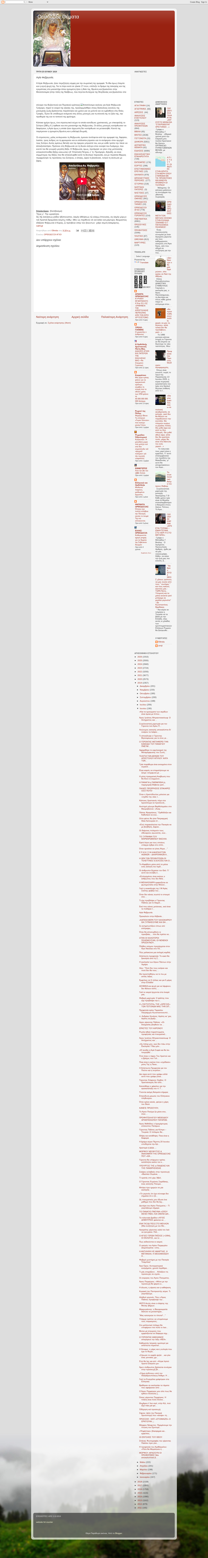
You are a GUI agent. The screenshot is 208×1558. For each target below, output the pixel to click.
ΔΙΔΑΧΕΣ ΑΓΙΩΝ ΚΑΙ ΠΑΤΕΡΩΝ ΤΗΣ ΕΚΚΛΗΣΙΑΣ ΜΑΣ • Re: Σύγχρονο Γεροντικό (142, 358)
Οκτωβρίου (145, 693)
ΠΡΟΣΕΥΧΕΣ (140, 225)
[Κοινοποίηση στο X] (87, 230)
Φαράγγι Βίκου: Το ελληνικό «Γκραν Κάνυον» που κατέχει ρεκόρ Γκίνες (142, 420)
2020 (140, 679)
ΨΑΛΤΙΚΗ (138, 236)
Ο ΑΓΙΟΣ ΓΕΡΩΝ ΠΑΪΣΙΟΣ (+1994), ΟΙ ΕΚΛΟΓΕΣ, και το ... (155, 1237)
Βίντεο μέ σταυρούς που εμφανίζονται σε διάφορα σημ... (154, 1332)
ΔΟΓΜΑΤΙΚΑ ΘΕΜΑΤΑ (139, 146)
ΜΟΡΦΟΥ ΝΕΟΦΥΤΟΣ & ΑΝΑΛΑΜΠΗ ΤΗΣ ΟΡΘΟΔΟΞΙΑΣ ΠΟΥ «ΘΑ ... (155, 1153)
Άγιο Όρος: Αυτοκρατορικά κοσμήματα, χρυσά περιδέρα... (153, 1267)
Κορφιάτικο (140, 375)
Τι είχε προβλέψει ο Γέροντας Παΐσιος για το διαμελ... (152, 901)
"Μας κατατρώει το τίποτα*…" (152, 1315)
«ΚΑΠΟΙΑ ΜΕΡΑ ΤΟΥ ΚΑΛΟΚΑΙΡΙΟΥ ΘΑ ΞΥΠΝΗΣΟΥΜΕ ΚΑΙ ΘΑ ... (155, 921)
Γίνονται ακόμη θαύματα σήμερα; (153, 1092)
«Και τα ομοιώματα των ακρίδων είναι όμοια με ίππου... (153, 713)
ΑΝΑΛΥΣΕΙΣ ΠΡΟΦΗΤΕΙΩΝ (141, 125)
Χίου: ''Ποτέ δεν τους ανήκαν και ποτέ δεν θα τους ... (153, 969)
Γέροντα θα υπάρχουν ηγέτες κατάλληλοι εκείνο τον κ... (152, 1161)
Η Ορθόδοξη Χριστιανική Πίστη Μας (141, 346)
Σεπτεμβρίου (146, 697)
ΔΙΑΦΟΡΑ (138, 142)
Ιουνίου (143, 708)
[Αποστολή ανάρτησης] (77, 230)
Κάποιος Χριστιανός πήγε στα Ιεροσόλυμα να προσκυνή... (152, 801)
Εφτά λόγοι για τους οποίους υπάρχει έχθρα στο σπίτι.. (152, 844)
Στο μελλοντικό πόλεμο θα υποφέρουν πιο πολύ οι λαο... (153, 1326)
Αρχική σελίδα (80, 316)
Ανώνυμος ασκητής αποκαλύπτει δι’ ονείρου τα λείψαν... (155, 731)
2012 (140, 1504)
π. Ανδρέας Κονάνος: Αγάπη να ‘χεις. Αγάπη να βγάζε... (155, 1017)
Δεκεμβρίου (145, 686)
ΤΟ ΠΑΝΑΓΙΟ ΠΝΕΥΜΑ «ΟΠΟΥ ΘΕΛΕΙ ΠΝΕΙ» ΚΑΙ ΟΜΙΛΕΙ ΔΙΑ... (154, 1213)
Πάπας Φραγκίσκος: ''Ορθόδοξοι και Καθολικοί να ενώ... (155, 813)
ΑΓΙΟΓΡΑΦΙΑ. (140, 109)
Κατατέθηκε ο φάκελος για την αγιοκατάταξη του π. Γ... (152, 1087)
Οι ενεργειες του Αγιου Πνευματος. (154, 1278)
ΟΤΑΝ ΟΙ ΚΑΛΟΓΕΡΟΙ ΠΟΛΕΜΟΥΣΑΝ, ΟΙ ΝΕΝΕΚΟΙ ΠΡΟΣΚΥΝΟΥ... (153, 940)
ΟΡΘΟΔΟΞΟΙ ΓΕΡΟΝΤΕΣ (140, 214)
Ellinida (161, 642)
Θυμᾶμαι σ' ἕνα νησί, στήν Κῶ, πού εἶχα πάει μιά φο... (155, 1404)
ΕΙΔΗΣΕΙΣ (138, 151)
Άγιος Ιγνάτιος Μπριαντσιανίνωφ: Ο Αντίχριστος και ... (155, 719)
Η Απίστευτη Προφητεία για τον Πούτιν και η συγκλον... (153, 1069)
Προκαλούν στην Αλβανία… (151, 916)
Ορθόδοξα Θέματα (58, 17)
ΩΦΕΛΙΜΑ (138, 239)
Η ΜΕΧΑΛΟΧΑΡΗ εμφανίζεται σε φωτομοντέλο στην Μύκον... (153, 883)
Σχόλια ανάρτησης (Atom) (59, 323)
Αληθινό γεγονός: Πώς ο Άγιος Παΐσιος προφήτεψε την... (152, 1298)
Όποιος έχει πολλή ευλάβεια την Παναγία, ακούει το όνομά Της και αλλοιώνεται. (141, 515)
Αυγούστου (145, 701)
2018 (140, 1482)
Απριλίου (144, 1466)
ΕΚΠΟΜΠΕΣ (140, 162)
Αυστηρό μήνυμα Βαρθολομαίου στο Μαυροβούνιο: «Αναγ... (155, 807)
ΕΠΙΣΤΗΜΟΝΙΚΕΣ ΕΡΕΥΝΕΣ (142, 170)
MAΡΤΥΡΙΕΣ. (140, 243)
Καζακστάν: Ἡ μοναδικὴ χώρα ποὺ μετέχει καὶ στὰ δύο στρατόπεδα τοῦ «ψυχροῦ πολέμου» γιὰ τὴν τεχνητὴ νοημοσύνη (141, 448)
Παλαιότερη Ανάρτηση (114, 316)
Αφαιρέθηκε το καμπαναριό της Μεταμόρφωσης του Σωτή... (153, 751)
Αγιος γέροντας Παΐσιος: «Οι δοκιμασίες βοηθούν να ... (151, 1023)
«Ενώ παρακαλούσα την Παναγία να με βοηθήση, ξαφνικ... (155, 826)
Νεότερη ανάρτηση (47, 316)
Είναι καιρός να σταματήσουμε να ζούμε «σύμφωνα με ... (154, 771)
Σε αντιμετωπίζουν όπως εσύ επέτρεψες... (152, 927)
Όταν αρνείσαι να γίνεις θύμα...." (153, 849)
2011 (140, 1508)
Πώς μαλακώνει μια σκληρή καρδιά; (155, 952)
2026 (140, 657)
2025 (140, 660)
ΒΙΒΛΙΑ (137, 132)
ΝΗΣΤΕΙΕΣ (139, 193)
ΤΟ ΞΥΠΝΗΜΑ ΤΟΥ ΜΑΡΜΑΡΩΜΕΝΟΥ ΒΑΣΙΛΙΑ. (153, 838)
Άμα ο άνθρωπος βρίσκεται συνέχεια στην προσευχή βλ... (155, 1368)
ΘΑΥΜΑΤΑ (139, 175)
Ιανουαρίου (145, 1477)
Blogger (118, 1533)
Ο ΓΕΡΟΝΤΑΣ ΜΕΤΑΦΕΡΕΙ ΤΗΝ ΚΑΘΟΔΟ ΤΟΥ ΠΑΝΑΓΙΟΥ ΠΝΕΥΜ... (153, 744)
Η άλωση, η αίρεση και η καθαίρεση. (155, 1287)
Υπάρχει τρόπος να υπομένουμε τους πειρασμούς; (153, 1320)
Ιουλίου (143, 705)
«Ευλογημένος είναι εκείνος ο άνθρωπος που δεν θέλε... (152, 877)
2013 (140, 1500)
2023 (140, 668)
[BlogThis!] (85, 230)
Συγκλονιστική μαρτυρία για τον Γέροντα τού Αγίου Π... (153, 725)
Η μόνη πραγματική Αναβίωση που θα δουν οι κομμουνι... (154, 777)
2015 (140, 1493)
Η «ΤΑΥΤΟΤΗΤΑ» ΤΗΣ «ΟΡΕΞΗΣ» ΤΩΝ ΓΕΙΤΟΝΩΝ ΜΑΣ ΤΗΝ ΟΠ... (155, 1005)
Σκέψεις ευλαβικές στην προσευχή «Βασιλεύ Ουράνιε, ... (154, 1173)
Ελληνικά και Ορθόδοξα (141, 484)
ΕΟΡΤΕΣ (138, 166)
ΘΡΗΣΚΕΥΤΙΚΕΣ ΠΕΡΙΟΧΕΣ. (141, 179)
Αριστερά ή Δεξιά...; (147, 1148)
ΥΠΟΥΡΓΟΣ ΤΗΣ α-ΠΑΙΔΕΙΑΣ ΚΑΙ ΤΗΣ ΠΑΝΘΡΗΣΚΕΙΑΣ (154, 1167)
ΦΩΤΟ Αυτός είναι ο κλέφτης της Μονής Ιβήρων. (153, 1304)
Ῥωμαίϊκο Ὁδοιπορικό (141, 436)
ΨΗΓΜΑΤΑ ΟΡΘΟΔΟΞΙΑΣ (141, 505)
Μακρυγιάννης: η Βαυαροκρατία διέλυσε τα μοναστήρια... (153, 1310)
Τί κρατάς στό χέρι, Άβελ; (150, 1178)
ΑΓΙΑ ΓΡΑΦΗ (140, 105)
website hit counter (44, 1522)
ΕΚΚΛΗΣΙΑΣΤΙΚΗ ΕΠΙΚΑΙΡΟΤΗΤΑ (142, 155)
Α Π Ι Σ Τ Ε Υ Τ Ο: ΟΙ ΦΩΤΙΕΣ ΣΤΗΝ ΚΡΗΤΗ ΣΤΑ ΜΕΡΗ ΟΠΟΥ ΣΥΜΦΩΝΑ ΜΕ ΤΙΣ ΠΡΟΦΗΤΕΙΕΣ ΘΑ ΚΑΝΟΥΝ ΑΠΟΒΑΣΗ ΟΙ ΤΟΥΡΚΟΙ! (163, 171)
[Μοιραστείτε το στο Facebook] (90, 230)
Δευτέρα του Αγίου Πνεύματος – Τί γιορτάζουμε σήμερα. (154, 1207)
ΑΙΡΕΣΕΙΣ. (139, 112)
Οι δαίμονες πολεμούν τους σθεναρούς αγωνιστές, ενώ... (153, 831)
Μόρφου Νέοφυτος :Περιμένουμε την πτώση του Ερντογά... (155, 1426)
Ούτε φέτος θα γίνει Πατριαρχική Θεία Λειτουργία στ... (153, 819)
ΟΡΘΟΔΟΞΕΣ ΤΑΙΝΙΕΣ (140, 203)
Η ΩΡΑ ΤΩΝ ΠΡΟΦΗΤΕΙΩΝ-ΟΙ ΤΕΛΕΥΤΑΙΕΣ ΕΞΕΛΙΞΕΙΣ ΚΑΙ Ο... (155, 859)
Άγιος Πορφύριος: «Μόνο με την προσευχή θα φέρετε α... (153, 1283)
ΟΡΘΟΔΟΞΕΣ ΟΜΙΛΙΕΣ (140, 197)
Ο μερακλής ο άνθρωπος (140, 333)
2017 (140, 1485)
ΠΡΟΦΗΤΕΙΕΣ (140, 230)
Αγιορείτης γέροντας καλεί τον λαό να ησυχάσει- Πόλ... (154, 1231)
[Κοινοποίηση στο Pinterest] (93, 230)
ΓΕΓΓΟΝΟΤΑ (140, 138)
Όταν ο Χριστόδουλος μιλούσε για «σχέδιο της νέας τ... (154, 795)
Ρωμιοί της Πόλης (140, 412)
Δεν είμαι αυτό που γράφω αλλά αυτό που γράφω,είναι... (153, 1075)
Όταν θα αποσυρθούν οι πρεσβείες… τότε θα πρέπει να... (154, 933)
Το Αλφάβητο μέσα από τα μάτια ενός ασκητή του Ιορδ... (153, 865)
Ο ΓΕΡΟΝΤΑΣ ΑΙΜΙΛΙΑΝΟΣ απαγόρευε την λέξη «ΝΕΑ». (152, 1338)
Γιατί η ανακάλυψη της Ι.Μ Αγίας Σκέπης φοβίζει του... (153, 889)
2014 (140, 1497)
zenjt (160, 646)
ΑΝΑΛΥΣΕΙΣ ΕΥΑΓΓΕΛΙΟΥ (140, 117)
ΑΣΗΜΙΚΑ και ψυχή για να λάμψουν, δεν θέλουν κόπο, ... (155, 987)
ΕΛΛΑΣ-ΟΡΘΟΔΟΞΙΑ (141, 532)
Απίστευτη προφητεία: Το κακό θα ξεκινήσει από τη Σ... (154, 957)
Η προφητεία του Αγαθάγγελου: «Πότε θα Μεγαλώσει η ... (153, 1448)
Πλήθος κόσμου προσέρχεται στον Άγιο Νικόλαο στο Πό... (154, 947)
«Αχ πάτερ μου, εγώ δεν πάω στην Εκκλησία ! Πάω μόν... (154, 1045)
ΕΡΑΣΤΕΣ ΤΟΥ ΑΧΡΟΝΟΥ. (151, 1028)
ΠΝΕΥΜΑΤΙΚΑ (140, 219)
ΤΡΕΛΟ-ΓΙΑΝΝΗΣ (139, 328)
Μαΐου (143, 1462)
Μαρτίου (144, 1470)
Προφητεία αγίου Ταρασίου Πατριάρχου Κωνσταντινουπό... (154, 1011)
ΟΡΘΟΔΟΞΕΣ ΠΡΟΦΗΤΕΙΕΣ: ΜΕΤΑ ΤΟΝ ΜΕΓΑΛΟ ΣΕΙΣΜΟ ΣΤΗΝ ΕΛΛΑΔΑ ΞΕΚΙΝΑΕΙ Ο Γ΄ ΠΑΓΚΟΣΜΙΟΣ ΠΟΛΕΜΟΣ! (163, 214)
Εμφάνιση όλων (146, 553)
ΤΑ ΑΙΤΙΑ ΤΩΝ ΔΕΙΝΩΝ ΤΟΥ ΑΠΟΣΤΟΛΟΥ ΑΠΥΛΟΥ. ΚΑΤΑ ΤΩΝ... (153, 758)
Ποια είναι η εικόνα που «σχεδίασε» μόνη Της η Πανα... (155, 1063)
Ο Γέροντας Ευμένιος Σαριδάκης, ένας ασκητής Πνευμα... (154, 1183)
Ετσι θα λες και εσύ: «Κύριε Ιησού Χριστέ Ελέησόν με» (154, 1362)
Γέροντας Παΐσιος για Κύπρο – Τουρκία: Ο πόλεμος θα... (152, 1131)
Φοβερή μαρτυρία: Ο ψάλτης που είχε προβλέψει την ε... (154, 999)
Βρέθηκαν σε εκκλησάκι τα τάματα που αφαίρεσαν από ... (154, 1386)
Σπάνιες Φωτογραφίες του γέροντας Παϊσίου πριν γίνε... (155, 1442)
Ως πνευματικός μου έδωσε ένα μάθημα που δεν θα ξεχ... (153, 1201)
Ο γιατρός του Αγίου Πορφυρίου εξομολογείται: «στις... (153, 1246)
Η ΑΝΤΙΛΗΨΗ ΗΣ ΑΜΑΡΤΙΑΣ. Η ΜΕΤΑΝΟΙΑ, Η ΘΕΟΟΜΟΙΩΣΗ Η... (154, 1253)
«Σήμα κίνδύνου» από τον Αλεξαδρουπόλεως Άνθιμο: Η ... (154, 1374)
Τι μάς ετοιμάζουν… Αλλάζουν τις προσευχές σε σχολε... (153, 1273)
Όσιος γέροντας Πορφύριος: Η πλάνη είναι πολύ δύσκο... (152, 1398)
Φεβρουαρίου (146, 1473)
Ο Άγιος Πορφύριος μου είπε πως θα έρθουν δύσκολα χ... (155, 1392)
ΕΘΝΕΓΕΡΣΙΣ (141, 468)
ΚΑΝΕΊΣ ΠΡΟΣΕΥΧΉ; (149, 1108)
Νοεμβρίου (145, 690)
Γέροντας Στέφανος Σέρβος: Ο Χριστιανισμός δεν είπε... (152, 1081)
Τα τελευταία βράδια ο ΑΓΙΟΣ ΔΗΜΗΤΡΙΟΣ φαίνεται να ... (152, 1219)
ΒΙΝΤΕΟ (138, 135)
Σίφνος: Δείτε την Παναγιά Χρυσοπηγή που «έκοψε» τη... (154, 1414)
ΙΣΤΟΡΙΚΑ (138, 184)
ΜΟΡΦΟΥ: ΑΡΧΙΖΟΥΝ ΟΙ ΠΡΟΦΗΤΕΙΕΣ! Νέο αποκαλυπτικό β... (150, 1455)
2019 (140, 683)
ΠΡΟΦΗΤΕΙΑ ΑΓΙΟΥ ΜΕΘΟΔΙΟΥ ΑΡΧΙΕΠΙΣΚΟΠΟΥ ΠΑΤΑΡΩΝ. (153, 1119)
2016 (140, 1489)
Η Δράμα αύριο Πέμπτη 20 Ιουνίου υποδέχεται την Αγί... (154, 1143)
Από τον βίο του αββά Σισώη (141, 472)
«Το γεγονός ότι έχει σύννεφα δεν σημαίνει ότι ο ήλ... (154, 1195)
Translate (144, 262)
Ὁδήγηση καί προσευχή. (150, 1409)
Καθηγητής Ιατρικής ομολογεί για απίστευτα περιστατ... (153, 1344)
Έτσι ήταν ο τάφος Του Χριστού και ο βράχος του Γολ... (155, 1057)
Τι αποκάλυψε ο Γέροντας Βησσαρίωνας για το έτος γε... (153, 737)
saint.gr (39, 226)
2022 (140, 672)
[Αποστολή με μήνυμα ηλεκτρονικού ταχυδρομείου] (82, 230)
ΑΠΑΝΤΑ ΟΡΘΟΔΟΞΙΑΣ (141, 295)
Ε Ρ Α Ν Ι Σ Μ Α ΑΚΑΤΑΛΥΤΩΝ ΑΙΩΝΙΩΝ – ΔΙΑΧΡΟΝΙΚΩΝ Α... (153, 853)
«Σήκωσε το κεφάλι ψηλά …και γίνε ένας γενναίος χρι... (154, 1356)
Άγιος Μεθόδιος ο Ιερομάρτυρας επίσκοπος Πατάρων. (153, 1125)
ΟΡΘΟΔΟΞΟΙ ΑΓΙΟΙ (53, 234)
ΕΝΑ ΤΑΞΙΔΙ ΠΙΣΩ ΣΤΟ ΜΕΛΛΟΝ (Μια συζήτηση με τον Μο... (154, 1225)
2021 (140, 675)
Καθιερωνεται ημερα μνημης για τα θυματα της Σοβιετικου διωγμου (141, 540)
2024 (140, 664)
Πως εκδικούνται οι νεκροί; (151, 1242)
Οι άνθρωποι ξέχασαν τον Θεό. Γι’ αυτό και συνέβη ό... (154, 871)
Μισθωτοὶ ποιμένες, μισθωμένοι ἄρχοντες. (139, 491)
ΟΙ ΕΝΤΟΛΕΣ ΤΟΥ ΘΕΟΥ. (150, 1437)
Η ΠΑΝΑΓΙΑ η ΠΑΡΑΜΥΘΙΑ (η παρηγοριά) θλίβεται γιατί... (152, 783)
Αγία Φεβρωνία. (146, 912)
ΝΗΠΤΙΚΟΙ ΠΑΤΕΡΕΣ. (139, 188)
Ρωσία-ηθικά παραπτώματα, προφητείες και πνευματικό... (153, 1033)
